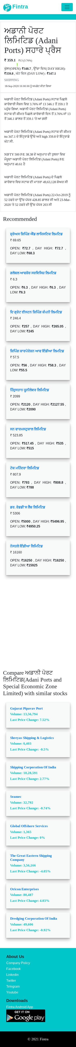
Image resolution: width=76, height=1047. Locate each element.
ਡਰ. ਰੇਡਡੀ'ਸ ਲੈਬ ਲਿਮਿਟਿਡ (27, 507)
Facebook (13, 969)
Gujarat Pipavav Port (26, 708)
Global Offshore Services (29, 826)
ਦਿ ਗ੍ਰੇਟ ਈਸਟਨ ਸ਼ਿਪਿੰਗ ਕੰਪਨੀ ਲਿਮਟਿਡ (36, 312)
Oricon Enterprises (24, 889)
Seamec (15, 797)
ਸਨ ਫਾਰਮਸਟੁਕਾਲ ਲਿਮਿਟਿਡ (28, 429)
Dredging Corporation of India (33, 918)
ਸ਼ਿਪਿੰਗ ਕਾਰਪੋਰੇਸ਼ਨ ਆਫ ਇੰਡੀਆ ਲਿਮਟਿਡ (37, 351)
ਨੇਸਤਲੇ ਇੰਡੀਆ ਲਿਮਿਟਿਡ (26, 546)
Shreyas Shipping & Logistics (32, 738)
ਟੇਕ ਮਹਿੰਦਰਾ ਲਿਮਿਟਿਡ (24, 468)
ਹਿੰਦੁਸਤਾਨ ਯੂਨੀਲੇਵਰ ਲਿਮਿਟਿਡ (29, 390)
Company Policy (18, 963)
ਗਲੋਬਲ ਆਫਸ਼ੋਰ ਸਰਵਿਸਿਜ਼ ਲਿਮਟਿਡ (33, 273)
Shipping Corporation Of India (33, 767)
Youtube (12, 992)
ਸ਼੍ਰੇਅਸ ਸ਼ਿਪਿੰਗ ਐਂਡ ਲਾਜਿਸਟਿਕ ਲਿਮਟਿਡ (36, 234)
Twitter (11, 980)
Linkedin (12, 974)
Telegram (13, 986)
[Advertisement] (38, 625)
